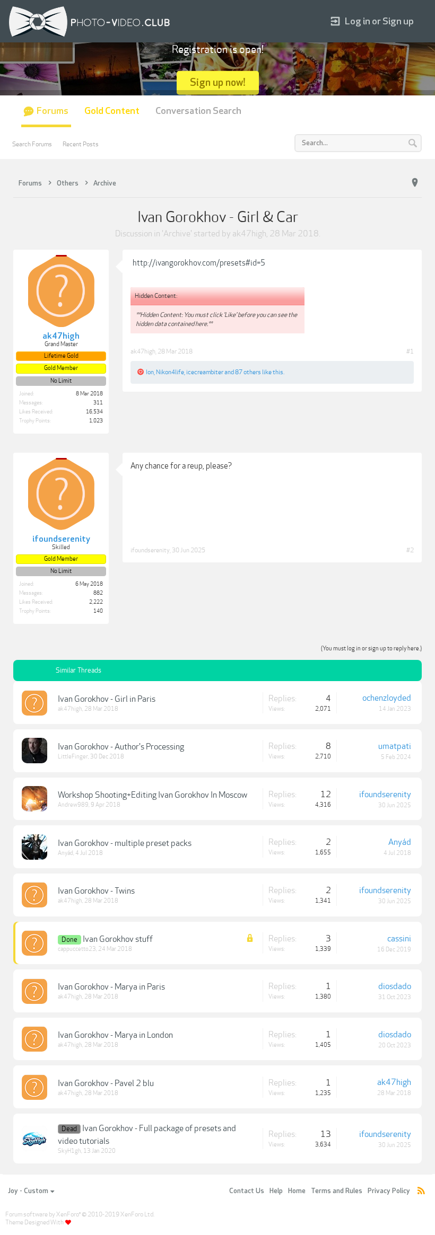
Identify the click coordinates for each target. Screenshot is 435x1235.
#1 (410, 351)
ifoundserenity (150, 550)
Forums (52, 111)
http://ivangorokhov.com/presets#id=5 (199, 263)
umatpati (394, 746)
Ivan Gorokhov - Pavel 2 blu (106, 1083)
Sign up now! (218, 82)
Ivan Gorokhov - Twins (96, 891)
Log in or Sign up (379, 21)
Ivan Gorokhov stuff (118, 939)
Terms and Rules (336, 1191)
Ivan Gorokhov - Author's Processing (121, 747)
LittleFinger (73, 756)
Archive (176, 233)
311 (98, 403)
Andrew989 (73, 804)
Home (297, 1191)
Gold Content (112, 111)
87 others (248, 372)
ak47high (249, 233)
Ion (150, 372)
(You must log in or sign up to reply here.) (371, 648)
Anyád (65, 853)
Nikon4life (170, 372)
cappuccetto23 (77, 949)
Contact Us (246, 1191)
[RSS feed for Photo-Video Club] (421, 1191)
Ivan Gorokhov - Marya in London (115, 1035)
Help (276, 1191)
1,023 (96, 421)
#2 (410, 550)
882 (98, 593)
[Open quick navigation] (415, 183)
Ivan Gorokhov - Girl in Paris (106, 699)
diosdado (394, 986)
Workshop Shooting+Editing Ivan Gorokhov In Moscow (152, 795)
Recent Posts (81, 144)
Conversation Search (198, 111)
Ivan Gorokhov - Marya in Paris (111, 987)
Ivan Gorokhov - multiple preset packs (125, 843)
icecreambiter (204, 372)
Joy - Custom (28, 1191)
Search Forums (32, 144)
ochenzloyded (386, 698)
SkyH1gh (69, 1151)
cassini (399, 938)
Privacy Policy (389, 1191)
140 (98, 611)
